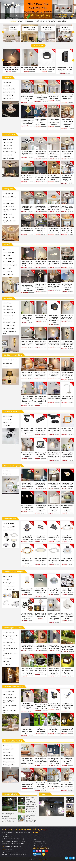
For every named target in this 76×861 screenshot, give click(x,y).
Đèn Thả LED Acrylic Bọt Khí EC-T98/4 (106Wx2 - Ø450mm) (40, 263)
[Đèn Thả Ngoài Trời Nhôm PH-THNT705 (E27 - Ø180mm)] (27, 636)
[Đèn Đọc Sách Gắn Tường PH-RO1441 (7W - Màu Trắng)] (11, 57)
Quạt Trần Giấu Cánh (8, 158)
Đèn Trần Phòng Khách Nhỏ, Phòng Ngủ (10, 210)
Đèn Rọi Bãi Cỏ (7, 658)
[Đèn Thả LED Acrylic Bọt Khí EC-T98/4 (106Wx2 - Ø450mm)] (40, 253)
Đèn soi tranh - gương (12, 466)
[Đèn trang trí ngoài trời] (10, 675)
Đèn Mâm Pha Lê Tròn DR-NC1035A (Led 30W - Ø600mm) (67, 230)
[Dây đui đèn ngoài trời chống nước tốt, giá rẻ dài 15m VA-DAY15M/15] (27, 605)
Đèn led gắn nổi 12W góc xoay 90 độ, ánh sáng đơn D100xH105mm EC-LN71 (54, 616)
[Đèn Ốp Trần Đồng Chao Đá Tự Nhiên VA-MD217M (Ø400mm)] (54, 197)
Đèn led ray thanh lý (8, 765)
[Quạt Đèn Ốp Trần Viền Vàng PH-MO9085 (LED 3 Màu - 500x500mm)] (54, 143)
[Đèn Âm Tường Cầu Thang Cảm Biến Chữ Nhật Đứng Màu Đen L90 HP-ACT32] (64, 57)
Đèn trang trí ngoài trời (13, 628)
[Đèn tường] (10, 343)
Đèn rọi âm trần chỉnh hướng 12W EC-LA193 (67, 560)
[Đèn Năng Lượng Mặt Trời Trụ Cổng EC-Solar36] (54, 719)
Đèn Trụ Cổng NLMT (8, 694)
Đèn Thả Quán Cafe (8, 274)
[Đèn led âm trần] (10, 540)
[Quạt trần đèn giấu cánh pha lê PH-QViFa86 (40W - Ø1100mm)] (67, 143)
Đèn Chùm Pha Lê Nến (8, 89)
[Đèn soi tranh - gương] (10, 485)
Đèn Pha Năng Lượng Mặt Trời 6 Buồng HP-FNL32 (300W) (54, 705)
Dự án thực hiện (56, 21)
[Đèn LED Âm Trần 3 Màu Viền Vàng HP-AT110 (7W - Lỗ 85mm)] (27, 550)
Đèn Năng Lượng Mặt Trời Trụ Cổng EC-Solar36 (54, 729)
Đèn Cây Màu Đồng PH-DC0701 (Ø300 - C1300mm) (54, 374)
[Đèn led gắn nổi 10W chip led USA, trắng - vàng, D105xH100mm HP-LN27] (67, 605)
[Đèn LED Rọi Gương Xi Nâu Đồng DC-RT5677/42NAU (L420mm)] (40, 497)
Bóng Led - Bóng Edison (9, 589)
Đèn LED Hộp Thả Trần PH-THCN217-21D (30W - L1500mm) (67, 590)
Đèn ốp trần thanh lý (8, 749)
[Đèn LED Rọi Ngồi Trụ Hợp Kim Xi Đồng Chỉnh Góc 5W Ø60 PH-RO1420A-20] (67, 444)
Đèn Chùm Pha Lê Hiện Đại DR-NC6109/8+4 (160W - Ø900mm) (54, 96)
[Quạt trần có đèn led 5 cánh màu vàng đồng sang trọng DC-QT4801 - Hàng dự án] (67, 774)
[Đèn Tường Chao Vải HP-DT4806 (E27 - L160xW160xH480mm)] (40, 307)
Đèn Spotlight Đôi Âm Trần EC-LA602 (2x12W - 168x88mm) (41, 537)
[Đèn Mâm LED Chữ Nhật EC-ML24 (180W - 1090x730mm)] (40, 197)
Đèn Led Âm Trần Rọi (8, 523)
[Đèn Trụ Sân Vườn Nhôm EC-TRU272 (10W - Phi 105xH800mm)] (54, 660)
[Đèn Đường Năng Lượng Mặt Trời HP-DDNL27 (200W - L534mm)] (67, 695)
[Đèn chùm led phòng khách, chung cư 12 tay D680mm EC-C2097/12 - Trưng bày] (27, 750)
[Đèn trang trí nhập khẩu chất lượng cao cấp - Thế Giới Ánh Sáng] (38, 16)
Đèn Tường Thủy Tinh (8, 328)
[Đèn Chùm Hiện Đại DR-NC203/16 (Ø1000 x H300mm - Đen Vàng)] (27, 86)
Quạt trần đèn (9, 134)
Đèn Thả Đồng (6, 249)
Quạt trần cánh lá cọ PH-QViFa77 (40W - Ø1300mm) (27, 177)
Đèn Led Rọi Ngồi (7, 422)
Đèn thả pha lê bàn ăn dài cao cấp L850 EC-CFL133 (54, 286)
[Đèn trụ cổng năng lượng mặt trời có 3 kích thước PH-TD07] (67, 719)
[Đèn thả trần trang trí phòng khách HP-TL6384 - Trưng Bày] (27, 774)
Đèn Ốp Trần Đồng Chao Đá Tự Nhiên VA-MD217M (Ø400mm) (54, 207)
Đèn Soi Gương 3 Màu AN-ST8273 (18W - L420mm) (54, 484)
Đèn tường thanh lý (8, 755)
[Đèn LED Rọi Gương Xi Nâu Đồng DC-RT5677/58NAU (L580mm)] (54, 497)
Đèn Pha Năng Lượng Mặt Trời (9, 706)
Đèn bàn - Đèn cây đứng (13, 355)
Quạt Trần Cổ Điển (7, 148)
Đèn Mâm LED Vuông (8, 203)
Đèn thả (7, 244)
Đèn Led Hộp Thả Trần (9, 586)
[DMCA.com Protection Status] (43, 854)
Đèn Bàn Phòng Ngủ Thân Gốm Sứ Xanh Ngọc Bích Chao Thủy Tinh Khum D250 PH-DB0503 (27, 400)
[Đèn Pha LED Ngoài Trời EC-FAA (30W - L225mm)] (40, 444)
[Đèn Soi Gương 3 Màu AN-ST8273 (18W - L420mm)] (54, 475)
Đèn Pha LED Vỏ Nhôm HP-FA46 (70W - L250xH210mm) (67, 430)
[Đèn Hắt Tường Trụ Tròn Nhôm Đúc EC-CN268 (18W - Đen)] (54, 636)
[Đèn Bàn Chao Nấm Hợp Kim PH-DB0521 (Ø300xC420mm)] (40, 364)
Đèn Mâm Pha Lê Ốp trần (9, 197)
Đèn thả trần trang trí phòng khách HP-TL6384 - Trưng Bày (27, 784)
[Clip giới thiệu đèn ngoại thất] (70, 807)
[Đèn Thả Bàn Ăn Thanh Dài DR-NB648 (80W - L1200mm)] (67, 253)
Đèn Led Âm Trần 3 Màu (9, 526)
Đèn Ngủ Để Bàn (7, 363)
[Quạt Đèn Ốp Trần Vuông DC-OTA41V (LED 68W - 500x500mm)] (40, 143)
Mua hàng (27, 89)
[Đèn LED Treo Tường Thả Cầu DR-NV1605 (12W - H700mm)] (40, 333)
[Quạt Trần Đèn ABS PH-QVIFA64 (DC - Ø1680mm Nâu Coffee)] (67, 167)
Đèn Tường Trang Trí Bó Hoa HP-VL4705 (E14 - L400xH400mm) (67, 317)
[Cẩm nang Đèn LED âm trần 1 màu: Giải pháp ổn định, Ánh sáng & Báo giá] (21, 818)
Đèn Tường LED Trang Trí (9, 322)
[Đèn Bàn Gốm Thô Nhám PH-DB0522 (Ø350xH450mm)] (27, 364)
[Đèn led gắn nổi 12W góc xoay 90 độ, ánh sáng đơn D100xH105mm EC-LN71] (54, 605)
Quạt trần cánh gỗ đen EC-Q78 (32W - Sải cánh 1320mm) (27, 153)
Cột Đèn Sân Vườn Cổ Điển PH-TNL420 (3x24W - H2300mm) (41, 706)
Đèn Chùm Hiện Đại (8, 95)
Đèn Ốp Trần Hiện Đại (8, 206)
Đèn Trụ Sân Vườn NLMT (9, 697)
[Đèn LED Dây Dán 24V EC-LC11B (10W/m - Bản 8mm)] (54, 580)
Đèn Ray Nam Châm (8, 416)
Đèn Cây (5, 366)
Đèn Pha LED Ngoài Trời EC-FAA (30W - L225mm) (40, 454)
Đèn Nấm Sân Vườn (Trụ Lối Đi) (10, 649)
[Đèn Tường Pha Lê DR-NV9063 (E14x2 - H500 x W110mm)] (54, 333)
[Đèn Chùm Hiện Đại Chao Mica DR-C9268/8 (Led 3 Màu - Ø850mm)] (54, 111)
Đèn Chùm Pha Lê (7, 85)
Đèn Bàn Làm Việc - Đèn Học (10, 360)
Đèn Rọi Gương (7, 474)
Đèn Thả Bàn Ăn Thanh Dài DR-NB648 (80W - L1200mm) (67, 263)
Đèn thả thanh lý (7, 752)
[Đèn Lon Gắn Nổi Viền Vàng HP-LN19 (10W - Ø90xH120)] (27, 580)
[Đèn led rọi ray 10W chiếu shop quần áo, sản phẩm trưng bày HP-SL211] (54, 444)
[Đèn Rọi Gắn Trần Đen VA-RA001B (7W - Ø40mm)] (27, 444)
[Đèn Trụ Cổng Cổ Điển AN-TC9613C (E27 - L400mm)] (40, 660)
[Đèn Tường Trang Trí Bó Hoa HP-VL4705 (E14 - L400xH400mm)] (67, 307)
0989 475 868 (62, 16)
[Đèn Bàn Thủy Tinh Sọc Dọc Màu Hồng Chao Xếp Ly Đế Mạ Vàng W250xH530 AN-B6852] (40, 388)
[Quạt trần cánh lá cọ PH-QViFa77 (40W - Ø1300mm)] (27, 167)
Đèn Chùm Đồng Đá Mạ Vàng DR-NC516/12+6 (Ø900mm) (41, 97)
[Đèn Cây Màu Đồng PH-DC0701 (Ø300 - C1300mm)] (54, 364)
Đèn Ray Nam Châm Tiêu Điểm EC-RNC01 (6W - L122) (40, 430)
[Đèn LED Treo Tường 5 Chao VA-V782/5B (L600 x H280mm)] (27, 333)
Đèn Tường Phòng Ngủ (9, 325)
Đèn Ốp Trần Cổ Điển (8, 217)
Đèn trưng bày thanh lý (13, 741)
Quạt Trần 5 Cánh (7, 142)
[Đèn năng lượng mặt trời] (10, 722)
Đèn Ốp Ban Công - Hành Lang (9, 221)
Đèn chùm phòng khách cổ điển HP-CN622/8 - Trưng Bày (54, 784)
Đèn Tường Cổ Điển (8, 319)
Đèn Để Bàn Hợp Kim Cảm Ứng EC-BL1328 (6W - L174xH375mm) (67, 398)
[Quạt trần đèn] (10, 168)
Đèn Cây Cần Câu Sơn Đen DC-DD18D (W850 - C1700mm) (54, 398)
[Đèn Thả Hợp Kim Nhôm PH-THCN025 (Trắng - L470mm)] (27, 253)
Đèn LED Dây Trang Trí (9, 583)
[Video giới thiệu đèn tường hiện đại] (70, 813)
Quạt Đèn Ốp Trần (8, 155)
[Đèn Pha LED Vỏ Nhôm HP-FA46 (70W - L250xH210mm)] (67, 420)
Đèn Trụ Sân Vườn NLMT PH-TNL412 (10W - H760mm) (40, 729)
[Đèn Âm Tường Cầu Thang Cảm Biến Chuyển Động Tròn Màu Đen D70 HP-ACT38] (54, 307)
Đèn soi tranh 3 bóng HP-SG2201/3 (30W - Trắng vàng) (27, 507)
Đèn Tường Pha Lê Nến (9, 312)
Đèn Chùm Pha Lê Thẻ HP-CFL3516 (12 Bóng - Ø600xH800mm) (27, 121)
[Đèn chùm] (10, 109)
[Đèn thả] (10, 285)
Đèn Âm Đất (6, 661)
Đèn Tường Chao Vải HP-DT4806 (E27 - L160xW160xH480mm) (40, 317)
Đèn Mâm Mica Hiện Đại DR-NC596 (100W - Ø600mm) (27, 230)
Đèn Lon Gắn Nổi (7, 576)
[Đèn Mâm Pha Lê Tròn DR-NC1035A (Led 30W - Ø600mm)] (67, 220)
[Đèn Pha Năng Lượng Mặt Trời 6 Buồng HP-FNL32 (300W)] (54, 695)
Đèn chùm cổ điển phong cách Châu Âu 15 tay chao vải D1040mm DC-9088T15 (67, 123)
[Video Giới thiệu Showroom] (51, 806)
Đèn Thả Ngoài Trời (8, 639)
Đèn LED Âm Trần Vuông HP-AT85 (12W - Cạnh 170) (54, 560)
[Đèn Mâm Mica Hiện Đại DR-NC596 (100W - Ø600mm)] (27, 220)
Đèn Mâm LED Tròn (8, 200)
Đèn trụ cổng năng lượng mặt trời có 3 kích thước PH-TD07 (67, 729)
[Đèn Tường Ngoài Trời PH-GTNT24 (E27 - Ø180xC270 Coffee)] (40, 636)
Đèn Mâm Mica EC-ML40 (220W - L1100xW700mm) (40, 230)
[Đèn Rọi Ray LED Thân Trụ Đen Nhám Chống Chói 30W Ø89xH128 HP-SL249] (27, 420)
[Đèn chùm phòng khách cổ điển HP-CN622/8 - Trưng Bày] (54, 775)
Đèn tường (8, 298)
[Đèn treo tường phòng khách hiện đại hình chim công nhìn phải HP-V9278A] (67, 333)
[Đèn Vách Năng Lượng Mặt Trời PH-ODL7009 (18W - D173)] (27, 695)
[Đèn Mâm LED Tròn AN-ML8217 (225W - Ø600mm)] (27, 197)
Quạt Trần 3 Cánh (7, 145)
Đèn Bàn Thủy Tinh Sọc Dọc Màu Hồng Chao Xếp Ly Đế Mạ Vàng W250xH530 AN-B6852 (40, 400)
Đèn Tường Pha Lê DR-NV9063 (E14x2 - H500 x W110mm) (53, 343)
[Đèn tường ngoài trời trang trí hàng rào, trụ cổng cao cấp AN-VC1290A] (27, 660)
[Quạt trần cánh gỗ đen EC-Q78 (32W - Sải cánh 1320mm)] (27, 143)
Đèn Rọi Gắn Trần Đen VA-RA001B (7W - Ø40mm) (27, 454)
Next (73, 32)
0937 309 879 (62, 14)
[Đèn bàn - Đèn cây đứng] (10, 376)
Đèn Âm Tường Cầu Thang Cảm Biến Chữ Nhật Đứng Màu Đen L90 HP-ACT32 (65, 69)
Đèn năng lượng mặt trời (13, 686)
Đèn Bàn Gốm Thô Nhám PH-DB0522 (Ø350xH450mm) (27, 374)
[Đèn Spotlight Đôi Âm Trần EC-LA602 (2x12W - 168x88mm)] (40, 527)
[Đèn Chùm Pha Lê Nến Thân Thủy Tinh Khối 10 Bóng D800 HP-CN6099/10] (67, 86)
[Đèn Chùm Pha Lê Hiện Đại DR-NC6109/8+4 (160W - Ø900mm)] (54, 86)
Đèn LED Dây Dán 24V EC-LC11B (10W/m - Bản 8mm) (54, 590)
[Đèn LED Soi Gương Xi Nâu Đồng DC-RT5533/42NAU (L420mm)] (67, 497)
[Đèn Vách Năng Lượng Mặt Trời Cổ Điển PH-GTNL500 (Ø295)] (27, 719)
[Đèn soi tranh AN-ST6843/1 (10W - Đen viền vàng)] (40, 475)
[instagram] (37, 851)
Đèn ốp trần (8, 189)
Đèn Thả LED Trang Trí (9, 261)
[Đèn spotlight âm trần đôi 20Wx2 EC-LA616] (54, 527)
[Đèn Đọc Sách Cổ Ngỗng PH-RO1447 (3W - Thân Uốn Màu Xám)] (27, 307)
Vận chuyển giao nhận (39, 841)
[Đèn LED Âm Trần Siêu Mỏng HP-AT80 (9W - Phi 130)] (40, 550)
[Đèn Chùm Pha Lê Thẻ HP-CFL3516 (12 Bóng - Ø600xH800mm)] (28, 111)
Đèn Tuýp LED (6, 579)
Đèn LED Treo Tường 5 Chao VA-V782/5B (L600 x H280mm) (27, 343)
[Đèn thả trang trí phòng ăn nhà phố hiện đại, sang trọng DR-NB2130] (40, 276)
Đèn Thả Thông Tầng (8, 252)
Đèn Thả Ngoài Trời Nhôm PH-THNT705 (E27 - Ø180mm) (27, 646)
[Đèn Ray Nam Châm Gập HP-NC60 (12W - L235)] (54, 420)
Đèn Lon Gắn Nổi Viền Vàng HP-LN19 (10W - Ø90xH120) (27, 590)
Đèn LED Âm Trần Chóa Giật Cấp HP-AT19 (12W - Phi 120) (67, 537)
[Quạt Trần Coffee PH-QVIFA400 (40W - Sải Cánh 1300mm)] (40, 167)
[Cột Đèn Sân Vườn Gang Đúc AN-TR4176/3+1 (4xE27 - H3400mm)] (68, 637)
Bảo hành (36, 836)
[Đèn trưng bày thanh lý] (10, 775)
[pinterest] (46, 851)
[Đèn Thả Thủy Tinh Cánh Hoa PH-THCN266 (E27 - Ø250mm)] (67, 276)
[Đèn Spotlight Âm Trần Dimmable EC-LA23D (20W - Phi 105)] (27, 527)
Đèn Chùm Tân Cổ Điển (9, 92)
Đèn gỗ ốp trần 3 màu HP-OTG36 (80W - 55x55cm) (67, 207)
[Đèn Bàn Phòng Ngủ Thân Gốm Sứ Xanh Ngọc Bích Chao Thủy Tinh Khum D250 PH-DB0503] (27, 388)
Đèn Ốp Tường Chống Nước (10, 636)
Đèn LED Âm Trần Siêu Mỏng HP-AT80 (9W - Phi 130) (41, 560)
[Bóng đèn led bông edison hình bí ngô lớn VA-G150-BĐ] (40, 605)
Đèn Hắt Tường (7, 303)
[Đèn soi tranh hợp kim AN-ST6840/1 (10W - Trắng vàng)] (27, 475)
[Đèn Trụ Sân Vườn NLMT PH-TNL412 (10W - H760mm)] (40, 719)
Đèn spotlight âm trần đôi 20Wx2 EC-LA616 (53, 537)
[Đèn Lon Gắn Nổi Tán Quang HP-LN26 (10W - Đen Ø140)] (46, 57)
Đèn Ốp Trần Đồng (8, 193)
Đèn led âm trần (10, 519)
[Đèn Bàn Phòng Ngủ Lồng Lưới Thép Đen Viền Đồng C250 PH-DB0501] (67, 364)
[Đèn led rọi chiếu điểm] (10, 436)
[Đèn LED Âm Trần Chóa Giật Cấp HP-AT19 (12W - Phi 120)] (67, 527)
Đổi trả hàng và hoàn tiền (40, 843)
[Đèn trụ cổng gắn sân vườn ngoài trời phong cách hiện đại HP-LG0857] (67, 660)
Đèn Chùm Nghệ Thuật (9, 98)
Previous (3, 32)
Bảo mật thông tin (38, 846)
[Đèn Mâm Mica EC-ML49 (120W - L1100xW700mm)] (54, 220)
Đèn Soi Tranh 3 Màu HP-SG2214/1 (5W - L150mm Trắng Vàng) (67, 484)
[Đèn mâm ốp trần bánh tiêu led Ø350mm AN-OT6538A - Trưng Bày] (40, 774)
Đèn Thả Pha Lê (7, 255)
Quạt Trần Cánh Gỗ (8, 139)
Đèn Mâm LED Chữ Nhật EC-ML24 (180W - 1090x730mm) (40, 207)
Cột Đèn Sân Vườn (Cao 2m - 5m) (10, 654)
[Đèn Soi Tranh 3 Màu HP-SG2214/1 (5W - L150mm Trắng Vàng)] (67, 475)
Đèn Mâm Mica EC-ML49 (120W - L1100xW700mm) (54, 230)
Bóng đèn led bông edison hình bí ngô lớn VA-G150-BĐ (40, 614)
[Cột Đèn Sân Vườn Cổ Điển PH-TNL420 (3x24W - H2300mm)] (41, 696)
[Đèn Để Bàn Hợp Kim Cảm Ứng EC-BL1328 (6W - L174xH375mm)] (67, 388)
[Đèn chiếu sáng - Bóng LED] (10, 599)
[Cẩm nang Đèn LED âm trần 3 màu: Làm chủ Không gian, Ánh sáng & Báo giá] (21, 809)
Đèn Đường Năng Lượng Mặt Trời (9, 701)
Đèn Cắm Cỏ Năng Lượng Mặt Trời (9, 711)
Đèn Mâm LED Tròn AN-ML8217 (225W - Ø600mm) (27, 207)
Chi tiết (26, 89)
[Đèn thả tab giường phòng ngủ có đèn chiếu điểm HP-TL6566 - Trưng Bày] (54, 750)
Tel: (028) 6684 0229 (7, 836)
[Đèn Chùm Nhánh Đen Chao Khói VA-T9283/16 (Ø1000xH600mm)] (40, 111)
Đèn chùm (8, 78)
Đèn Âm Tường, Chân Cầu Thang (9, 332)
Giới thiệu (20, 21)
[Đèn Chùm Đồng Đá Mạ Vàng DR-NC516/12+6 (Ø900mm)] (41, 87)
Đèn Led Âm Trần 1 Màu (9, 530)
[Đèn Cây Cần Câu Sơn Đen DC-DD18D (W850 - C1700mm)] (54, 388)
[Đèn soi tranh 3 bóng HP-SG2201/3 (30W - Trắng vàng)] (27, 497)
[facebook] (34, 851)
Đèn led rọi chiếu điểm (12, 411)
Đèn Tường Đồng (7, 306)
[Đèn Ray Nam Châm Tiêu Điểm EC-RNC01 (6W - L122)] (40, 420)
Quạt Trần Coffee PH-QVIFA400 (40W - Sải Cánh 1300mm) (40, 177)
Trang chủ (13, 21)
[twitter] (43, 851)
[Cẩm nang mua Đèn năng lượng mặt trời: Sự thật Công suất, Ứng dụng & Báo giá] (9, 804)
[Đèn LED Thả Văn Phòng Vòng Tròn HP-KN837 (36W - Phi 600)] (40, 580)
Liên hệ (64, 21)
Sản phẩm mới (38, 46)
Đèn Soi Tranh (6, 470)
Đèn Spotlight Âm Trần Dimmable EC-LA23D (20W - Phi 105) (27, 537)
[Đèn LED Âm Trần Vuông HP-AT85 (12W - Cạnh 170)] (54, 550)
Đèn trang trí (29, 21)
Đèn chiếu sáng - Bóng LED (14, 572)
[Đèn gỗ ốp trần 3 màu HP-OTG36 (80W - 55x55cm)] (67, 197)
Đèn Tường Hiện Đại (8, 315)
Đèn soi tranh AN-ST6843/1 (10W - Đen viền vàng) (40, 484)
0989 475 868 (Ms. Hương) (18, 841)
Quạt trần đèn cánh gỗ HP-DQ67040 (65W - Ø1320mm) (54, 177)
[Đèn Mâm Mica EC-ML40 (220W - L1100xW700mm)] (40, 220)
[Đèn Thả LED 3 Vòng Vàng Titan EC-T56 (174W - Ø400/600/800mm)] (28, 276)
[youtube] (40, 851)
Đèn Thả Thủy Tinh (8, 271)
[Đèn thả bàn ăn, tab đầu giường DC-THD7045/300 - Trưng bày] (40, 750)
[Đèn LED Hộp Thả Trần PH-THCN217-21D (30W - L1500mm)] (67, 580)
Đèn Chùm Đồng (7, 82)
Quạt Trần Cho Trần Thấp (9, 152)
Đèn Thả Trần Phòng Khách (10, 265)
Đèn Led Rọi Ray (7, 419)
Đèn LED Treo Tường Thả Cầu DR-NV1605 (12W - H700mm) (40, 343)
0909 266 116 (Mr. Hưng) (17, 843)
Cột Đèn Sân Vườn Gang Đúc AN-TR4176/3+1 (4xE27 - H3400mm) (67, 647)
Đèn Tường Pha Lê (8, 309)
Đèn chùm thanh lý (7, 746)
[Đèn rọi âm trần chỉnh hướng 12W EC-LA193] (67, 550)
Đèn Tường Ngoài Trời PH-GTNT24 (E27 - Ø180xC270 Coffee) (40, 646)
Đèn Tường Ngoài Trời (9, 642)
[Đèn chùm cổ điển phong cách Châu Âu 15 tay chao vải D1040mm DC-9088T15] (67, 111)
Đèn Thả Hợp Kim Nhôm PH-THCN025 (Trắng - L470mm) (27, 263)
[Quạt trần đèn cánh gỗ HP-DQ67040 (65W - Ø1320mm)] (54, 167)
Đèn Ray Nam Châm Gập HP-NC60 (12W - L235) (54, 430)
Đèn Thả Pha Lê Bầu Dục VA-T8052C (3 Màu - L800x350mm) (53, 263)
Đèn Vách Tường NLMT (9, 691)
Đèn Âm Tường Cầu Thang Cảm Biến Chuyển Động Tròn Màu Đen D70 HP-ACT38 (54, 319)
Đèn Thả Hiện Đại (7, 258)
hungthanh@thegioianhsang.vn (13, 846)
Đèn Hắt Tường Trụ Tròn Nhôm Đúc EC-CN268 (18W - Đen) (53, 646)
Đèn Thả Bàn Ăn (7, 268)
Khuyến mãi (38, 21)
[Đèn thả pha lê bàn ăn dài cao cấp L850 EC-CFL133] (54, 276)
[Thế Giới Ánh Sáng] (38, 9)
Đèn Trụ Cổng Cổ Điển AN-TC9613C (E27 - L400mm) (41, 670)
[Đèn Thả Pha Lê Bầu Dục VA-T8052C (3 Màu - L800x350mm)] (54, 253)
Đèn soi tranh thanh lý (8, 758)
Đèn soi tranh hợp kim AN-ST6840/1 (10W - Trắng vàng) (27, 484)
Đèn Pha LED (6, 425)
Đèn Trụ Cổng (6, 645)
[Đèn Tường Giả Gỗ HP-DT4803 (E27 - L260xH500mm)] (29, 57)
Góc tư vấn (46, 21)
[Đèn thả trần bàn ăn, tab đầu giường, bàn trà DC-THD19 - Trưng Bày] (67, 750)
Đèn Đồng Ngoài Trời (8, 632)
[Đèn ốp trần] (10, 233)
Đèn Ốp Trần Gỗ (7, 214)
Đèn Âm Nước (6, 664)
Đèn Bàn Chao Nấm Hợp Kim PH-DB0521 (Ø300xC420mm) (40, 374)
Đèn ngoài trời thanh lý (9, 761)
